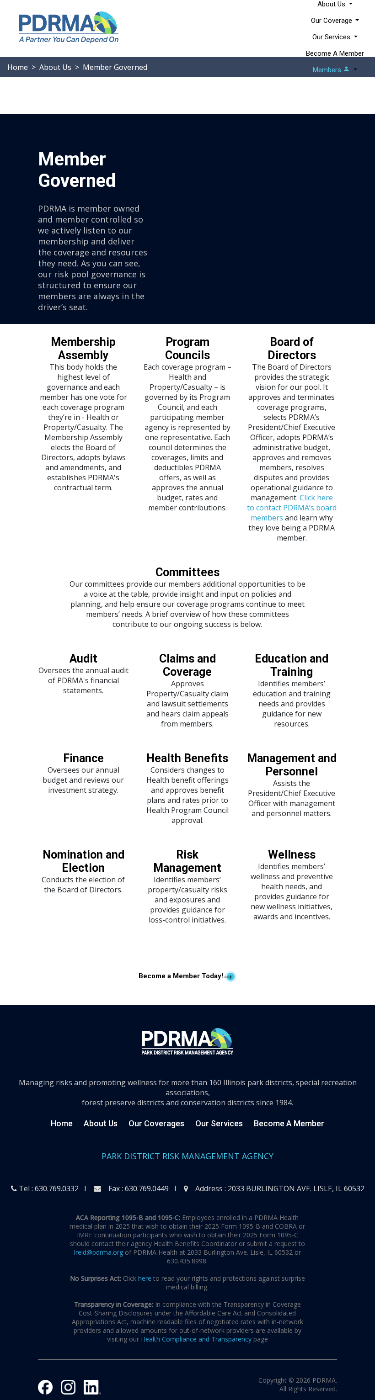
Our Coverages (156, 1123)
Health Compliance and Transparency (196, 1339)
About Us (101, 1123)
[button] (335, 70)
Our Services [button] (332, 37)
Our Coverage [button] (332, 20)
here (144, 1278)
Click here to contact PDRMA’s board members (292, 508)
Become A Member (335, 53)
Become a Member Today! (181, 976)
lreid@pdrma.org (98, 1252)
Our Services (219, 1123)
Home (62, 1123)
